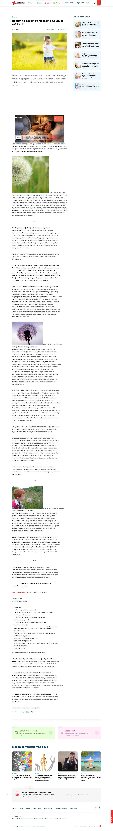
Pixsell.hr (57, 818)
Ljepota (49, 3)
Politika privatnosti (40, 826)
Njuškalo (41, 818)
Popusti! (51, 818)
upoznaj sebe (35, 707)
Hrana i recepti (37, 808)
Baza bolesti (73, 808)
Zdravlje (32, 3)
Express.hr (63, 818)
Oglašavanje (15, 826)
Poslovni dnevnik (23, 818)
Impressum (22, 826)
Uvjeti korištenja (30, 826)
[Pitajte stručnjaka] (112, 816)
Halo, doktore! (48, 808)
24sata (46, 818)
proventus (26, 707)
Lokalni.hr (35, 818)
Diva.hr (30, 818)
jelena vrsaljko (16, 707)
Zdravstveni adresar (61, 808)
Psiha (40, 3)
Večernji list (15, 818)
